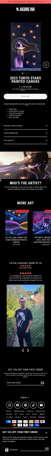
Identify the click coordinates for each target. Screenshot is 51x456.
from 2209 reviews (25, 268)
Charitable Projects (19, 411)
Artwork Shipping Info (11, 133)
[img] (25, 266)
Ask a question (9, 140)
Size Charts (9, 417)
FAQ (16, 414)
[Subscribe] (47, 448)
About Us (8, 411)
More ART (25, 203)
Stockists (18, 417)
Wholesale (33, 417)
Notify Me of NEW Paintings (13, 126)
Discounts (9, 414)
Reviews (34, 414)
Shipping (22, 89)
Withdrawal (41, 417)
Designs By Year (40, 411)
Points (28, 414)
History (21, 414)
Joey (26, 104)
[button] (23, 350)
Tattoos (25, 417)
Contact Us (30, 411)
